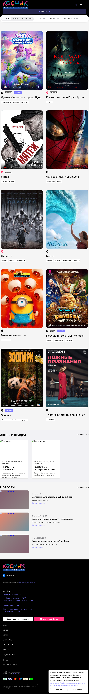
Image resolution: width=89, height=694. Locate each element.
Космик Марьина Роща (12, 594)
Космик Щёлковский (11, 605)
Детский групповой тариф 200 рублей (52, 497)
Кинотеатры (7, 640)
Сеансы (6, 635)
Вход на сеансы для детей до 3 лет (50, 541)
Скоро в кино (8, 645)
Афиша (5, 630)
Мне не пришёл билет (49, 619)
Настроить (59, 690)
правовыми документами (27, 583)
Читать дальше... (38, 503)
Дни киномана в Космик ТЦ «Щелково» (52, 519)
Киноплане (15, 673)
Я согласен (77, 690)
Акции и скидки (9, 655)
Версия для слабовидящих (18, 619)
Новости (6, 650)
